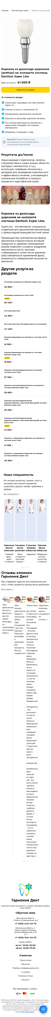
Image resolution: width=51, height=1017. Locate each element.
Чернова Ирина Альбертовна (41, 548)
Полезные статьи (25, 976)
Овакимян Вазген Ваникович (9, 548)
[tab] (22, 567)
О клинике (25, 972)
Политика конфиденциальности (25, 968)
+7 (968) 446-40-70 (25, 924)
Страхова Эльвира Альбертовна (31, 548)
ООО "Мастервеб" (27, 1012)
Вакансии (26, 964)
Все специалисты (11, 494)
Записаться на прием (25, 90)
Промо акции (25, 960)
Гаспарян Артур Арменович (20, 548)
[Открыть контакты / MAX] (43, 1009)
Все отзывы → (7, 589)
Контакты (25, 980)
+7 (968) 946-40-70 (25, 937)
